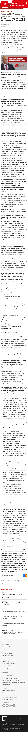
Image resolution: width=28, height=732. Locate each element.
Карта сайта (5, 695)
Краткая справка (6, 644)
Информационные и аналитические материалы (13, 682)
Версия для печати (8, 575)
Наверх (23, 718)
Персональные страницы (8, 655)
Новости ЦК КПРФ (7, 11)
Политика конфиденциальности (9, 697)
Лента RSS (4, 708)
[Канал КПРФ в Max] (10, 705)
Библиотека (5, 672)
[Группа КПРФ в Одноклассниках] (13, 705)
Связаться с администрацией (9, 690)
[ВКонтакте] (24, 575)
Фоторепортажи (6, 684)
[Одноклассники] (26, 575)
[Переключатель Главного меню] (26, 3)
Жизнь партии (5, 661)
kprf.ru (3, 725)
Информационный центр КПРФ (9, 678)
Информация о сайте (7, 699)
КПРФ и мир (5, 668)
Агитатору (4, 670)
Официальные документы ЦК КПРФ (10, 680)
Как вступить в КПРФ (7, 653)
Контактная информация (8, 646)
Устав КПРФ (5, 649)
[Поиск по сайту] (23, 3)
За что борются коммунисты (8, 663)
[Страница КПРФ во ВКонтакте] (7, 705)
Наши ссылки (5, 692)
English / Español (6, 711)
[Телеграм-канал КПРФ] (3, 705)
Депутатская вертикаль (7, 665)
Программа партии (6, 651)
